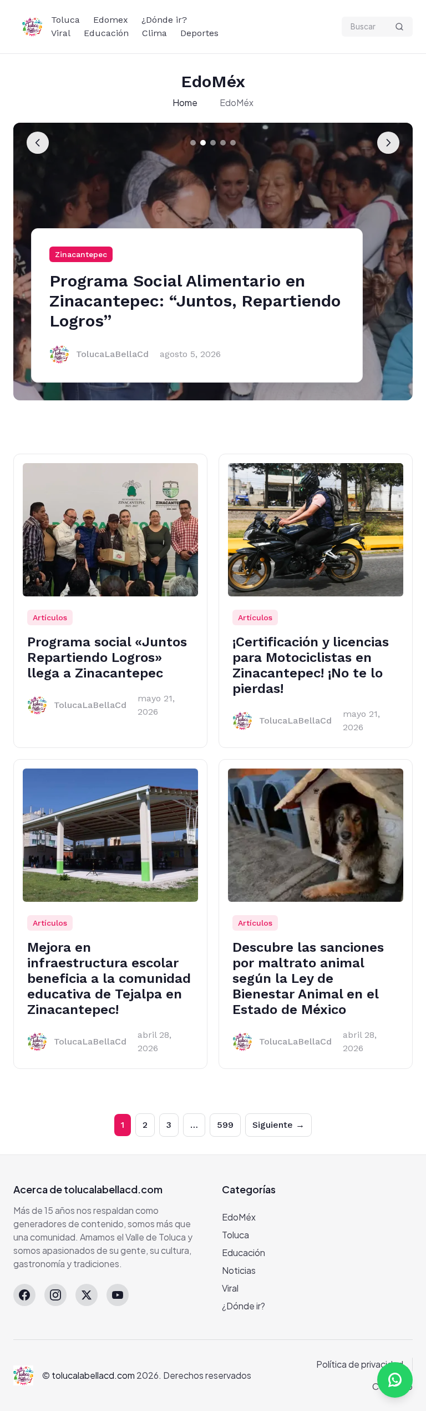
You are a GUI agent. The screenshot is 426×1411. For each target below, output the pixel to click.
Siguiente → (278, 1124)
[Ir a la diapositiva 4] (223, 142)
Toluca (65, 19)
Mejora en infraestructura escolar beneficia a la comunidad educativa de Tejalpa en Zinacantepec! (109, 978)
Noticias (239, 1270)
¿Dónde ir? (164, 19)
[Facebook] (24, 1295)
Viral (60, 33)
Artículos (50, 617)
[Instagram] (55, 1295)
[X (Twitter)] (86, 1295)
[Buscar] (399, 26)
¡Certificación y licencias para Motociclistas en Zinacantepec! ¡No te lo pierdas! (310, 665)
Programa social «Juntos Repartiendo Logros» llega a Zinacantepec (107, 657)
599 (225, 1124)
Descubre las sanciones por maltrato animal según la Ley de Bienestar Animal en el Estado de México (308, 978)
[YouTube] (117, 1295)
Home (185, 102)
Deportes (199, 33)
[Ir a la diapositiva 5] (233, 142)
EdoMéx (239, 1217)
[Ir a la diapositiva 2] (203, 142)
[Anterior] (38, 143)
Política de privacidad (359, 1364)
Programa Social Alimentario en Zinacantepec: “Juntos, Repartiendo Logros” (195, 300)
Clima (154, 33)
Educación (106, 33)
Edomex (110, 19)
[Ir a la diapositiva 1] (193, 142)
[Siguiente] (388, 143)
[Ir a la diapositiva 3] (213, 142)
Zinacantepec (81, 254)
